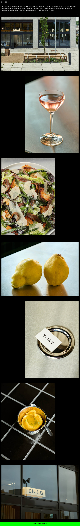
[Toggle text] (78, 14)
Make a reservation (40, 524)
